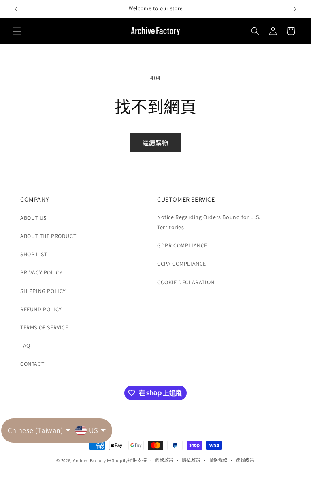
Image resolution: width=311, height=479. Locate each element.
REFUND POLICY (41, 309)
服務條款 (218, 460)
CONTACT (32, 363)
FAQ (25, 345)
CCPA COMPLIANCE (181, 263)
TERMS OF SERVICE (44, 327)
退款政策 (164, 460)
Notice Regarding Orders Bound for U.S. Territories (208, 222)
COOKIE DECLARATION (186, 282)
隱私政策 (191, 460)
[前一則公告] (16, 9)
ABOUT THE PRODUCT (48, 236)
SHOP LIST (33, 254)
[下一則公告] (295, 9)
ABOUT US (33, 218)
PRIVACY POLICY (41, 272)
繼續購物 (155, 143)
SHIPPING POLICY (43, 291)
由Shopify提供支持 (127, 460)
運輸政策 (245, 460)
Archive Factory (89, 460)
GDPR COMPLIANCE (182, 245)
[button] (17, 31)
